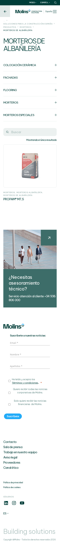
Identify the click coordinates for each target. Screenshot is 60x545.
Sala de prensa (12, 447)
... (4, 20)
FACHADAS (10, 77)
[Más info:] (6, 504)
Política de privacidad (13, 482)
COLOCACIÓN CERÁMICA (19, 65)
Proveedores (11, 462)
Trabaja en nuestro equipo (20, 452)
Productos (9, 27)
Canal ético (10, 468)
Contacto (10, 442)
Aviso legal (10, 457)
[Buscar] (7, 132)
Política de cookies (11, 487)
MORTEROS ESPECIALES (18, 115)
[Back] (5, 11)
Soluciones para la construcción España (27, 24)
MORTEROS (25, 27)
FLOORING (10, 90)
